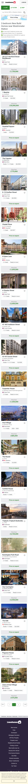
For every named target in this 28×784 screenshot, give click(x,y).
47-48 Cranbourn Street (11, 324)
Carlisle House (7, 489)
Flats (14, 730)
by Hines (4, 458)
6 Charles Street (8, 290)
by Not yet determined (8, 490)
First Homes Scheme (14, 753)
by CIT (4, 60)
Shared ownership (14, 758)
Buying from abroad (14, 750)
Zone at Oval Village (9, 685)
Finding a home (14, 745)
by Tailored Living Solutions (9, 557)
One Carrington (7, 587)
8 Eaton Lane (7, 256)
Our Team (14, 766)
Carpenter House (8, 389)
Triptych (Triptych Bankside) (12, 521)
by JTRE (4, 522)
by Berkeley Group (7, 424)
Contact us (14, 763)
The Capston (6, 158)
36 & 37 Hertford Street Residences (10, 57)
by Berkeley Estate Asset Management (12, 390)
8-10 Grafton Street (9, 192)
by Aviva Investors (7, 654)
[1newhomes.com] (14, 722)
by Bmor (4, 128)
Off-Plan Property (14, 738)
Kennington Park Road (10, 555)
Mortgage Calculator (14, 735)
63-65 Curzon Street (9, 357)
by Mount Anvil (6, 622)
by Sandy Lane (6, 326)
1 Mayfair (5, 92)
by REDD (4, 292)
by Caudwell (5, 94)
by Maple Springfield (7, 358)
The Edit (5, 621)
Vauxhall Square (8, 126)
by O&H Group (6, 194)
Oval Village (6, 423)
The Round (6, 457)
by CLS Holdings (6, 226)
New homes (14, 727)
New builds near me (14, 748)
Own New (14, 755)
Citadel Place (7, 224)
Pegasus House (8, 653)
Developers (14, 732)
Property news (14, 740)
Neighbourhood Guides (14, 743)
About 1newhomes (14, 761)
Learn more (22, 777)
